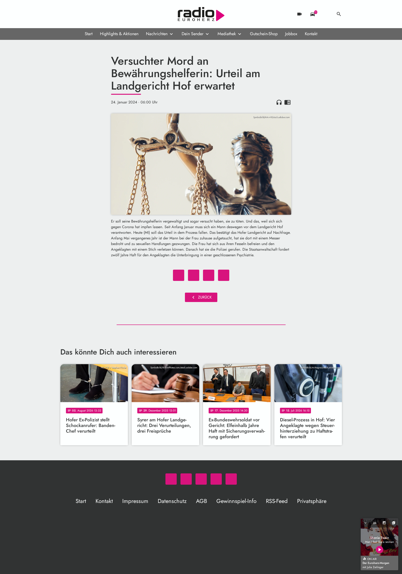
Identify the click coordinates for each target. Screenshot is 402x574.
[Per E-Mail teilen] (223, 275)
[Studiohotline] (102, 14)
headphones (279, 102)
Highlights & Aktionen (119, 34)
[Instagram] (83, 14)
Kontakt (311, 34)
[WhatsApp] (65, 14)
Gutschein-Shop (264, 34)
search (339, 14)
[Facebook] (74, 14)
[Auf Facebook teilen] (178, 275)
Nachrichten (157, 34)
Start (88, 34)
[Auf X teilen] (193, 275)
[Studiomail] (93, 14)
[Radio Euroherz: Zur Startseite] (201, 14)
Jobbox (291, 34)
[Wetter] (326, 14)
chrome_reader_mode (287, 102)
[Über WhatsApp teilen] (208, 275)
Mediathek (227, 34)
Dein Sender (192, 34)
